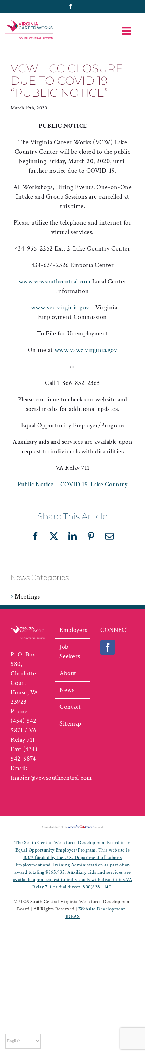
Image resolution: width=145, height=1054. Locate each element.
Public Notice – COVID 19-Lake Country (73, 484)
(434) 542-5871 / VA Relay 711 (25, 730)
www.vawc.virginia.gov (86, 350)
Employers (72, 630)
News (66, 690)
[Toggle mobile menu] (127, 31)
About (67, 673)
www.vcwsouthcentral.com (55, 282)
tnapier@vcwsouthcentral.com (51, 778)
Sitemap (70, 724)
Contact (70, 707)
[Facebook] (107, 647)
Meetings (27, 597)
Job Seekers (69, 651)
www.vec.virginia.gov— (63, 307)
